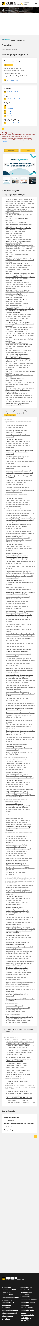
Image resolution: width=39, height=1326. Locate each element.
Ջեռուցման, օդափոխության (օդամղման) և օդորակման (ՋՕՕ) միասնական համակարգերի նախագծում (19, 482)
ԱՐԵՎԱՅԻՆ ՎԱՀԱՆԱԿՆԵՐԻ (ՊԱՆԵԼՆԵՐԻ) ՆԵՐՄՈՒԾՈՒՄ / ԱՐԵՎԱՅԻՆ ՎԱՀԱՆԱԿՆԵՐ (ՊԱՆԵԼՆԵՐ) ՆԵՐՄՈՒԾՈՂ (19, 1052)
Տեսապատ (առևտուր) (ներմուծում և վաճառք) (20, 713)
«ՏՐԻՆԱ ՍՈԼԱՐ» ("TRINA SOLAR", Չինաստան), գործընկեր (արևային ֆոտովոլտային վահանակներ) (20, 384)
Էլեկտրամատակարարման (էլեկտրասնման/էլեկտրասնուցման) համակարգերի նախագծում (20, 452)
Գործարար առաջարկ (6, 1306)
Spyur (9, 106)
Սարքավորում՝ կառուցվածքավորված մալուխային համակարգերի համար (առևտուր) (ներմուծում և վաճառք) (20, 687)
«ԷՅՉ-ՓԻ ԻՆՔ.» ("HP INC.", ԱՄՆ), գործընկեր (19, 248)
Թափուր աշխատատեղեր (27, 1314)
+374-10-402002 (12, 80)
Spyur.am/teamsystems (14, 123)
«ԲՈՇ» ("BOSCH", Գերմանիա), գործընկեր (18, 228)
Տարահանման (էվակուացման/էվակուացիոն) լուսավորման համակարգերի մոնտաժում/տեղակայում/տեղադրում (20, 963)
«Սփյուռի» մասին (27, 1302)
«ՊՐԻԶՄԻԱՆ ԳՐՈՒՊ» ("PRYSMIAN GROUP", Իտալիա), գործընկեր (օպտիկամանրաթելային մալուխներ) (20, 324)
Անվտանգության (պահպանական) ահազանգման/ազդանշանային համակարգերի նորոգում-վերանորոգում (18, 847)
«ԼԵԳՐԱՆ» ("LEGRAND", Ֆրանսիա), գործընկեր (20, 273)
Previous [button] (6, 164)
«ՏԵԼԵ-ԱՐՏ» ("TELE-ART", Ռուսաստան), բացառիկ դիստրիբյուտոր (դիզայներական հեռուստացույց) (19, 359)
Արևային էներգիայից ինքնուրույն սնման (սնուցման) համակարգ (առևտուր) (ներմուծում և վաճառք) (19, 526)
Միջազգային (7, 1316)
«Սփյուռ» (5, 141)
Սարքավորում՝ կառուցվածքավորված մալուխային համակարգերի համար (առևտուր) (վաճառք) (20, 693)
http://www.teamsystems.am (15, 99)
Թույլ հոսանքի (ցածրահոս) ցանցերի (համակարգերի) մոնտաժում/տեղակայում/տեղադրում (19, 937)
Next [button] (33, 164)
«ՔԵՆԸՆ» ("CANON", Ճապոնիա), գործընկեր (19, 363)
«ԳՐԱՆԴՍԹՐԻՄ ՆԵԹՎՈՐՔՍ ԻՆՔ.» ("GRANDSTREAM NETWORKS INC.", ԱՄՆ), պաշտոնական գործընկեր (18, 231)
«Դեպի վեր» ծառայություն (8, 1301)
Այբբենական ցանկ (10, 1310)
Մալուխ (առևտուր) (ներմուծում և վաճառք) (19, 643)
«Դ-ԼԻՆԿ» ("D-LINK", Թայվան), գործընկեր (18, 239)
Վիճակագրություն (9, 1313)
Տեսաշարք (28, 150)
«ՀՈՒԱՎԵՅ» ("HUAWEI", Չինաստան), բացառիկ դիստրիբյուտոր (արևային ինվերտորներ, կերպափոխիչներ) (20, 390)
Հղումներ (6, 1319)
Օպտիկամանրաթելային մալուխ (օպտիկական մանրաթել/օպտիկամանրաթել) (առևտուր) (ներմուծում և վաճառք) (20, 732)
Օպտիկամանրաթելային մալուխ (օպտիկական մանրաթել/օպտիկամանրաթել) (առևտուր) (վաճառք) (20, 739)
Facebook (10, 108)
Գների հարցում (10, 415)
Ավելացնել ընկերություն (7, 1293)
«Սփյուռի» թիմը (27, 1310)
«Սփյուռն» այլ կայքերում (26, 1288)
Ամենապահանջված (10, 1297)
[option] (19, 164)
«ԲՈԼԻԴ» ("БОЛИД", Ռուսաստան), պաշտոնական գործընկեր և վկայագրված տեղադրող (19, 224)
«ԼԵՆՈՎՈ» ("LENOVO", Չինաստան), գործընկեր (20, 277)
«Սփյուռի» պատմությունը (26, 1306)
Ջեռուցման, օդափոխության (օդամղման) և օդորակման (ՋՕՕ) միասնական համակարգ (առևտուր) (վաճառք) (19, 670)
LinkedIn (9, 113)
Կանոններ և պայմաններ (25, 1319)
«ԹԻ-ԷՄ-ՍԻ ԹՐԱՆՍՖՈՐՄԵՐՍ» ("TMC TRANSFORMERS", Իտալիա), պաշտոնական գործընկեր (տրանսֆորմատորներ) (19, 265)
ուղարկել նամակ (12, 91)
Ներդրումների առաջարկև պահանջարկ (26, 1294)
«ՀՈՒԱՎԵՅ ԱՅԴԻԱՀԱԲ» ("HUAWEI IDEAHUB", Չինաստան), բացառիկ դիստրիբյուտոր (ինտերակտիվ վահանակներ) (19, 403)
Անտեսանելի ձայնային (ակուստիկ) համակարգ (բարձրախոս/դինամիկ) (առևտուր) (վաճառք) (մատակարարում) (20, 520)
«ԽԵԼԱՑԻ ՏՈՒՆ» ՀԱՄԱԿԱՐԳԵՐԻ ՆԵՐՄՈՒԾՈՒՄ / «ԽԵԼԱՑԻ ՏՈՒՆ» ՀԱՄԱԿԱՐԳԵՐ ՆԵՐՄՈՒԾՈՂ (16, 1065)
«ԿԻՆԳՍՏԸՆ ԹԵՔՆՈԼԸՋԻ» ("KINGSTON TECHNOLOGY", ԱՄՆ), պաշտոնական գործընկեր (18, 367)
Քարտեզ (9, 64)
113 (25, 4)
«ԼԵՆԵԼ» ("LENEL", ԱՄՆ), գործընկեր (17, 275)
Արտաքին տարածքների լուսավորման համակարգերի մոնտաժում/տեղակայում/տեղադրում (19, 892)
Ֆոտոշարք (11, 150)
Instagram (10, 111)
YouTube (9, 116)
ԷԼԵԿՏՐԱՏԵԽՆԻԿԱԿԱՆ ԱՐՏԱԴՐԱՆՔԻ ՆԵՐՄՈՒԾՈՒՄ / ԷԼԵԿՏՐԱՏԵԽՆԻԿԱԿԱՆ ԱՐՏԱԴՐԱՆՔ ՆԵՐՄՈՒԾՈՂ (18, 1059)
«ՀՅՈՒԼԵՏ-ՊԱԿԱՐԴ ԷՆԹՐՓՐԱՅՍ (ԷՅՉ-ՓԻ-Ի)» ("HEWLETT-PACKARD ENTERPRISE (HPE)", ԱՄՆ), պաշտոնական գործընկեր (20, 292)
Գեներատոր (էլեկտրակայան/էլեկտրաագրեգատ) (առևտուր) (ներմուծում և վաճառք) (20, 582)
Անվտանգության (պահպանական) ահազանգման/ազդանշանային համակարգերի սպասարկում (16, 853)
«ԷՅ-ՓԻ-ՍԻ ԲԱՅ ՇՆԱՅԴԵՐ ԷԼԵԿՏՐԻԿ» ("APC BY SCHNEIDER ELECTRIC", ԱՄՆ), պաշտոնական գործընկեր (20, 260)
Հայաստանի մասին (28, 1299)
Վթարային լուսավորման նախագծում (17, 487)
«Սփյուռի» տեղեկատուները (9, 1288)
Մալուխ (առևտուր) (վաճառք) (15, 646)
